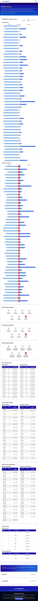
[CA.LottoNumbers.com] (5, 2)
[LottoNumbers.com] (1, 3)
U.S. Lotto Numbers (19, 598)
